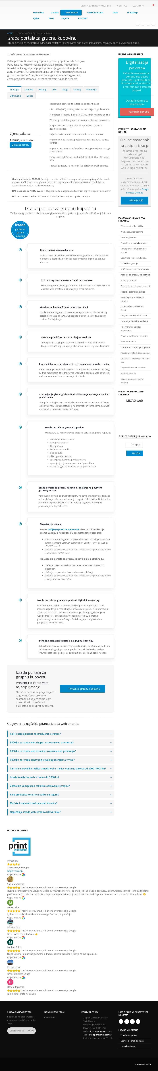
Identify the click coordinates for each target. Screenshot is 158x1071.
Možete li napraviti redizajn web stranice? (33, 803)
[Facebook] (137, 23)
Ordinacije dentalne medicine (134, 321)
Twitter (126, 1021)
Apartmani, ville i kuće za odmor (135, 352)
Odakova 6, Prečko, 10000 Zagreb (95, 5)
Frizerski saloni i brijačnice (133, 291)
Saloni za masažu (129, 280)
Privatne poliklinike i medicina (134, 336)
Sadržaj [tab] (77, 89)
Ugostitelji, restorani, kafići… (134, 257)
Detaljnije (135, 444)
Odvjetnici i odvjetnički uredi (134, 315)
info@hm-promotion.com (100, 1031)
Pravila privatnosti (129, 1035)
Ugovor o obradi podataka (132, 1041)
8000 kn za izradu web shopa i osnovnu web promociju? (42, 742)
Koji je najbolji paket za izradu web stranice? (35, 733)
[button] (148, 6)
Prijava (65, 18)
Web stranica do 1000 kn (132, 226)
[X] (143, 23)
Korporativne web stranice (133, 367)
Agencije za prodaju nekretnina (135, 274)
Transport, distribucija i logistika (135, 347)
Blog (51, 18)
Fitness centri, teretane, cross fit (135, 286)
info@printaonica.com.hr (100, 1034)
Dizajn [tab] (65, 89)
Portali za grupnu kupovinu (134, 243)
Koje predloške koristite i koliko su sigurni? (34, 794)
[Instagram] (148, 23)
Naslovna (38, 12)
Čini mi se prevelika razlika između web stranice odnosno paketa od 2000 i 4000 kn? (58, 768)
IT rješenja (132, 12)
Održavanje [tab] (15, 95)
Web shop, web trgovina (132, 231)
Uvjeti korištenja (128, 1046)
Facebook (121, 1021)
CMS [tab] (54, 89)
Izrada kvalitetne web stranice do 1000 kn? (34, 777)
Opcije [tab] (30, 95)
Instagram (132, 1021)
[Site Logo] (11, 15)
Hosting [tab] (42, 89)
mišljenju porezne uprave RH (63, 529)
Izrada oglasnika (128, 237)
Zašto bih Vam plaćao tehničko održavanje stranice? (40, 786)
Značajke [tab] (14, 89)
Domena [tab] (28, 89)
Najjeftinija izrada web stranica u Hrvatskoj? (35, 812)
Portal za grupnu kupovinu (84, 688)
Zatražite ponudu (20, 144)
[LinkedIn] (153, 23)
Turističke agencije (129, 263)
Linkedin (138, 1021)
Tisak (115, 12)
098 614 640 (136, 200)
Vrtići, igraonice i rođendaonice (135, 269)
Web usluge (72, 12)
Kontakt (82, 18)
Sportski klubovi (128, 373)
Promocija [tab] (91, 89)
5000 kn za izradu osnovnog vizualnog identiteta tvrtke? (42, 760)
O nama (55, 12)
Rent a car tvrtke (128, 341)
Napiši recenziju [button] (15, 870)
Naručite (136, 453)
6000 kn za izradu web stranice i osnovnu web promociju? (43, 751)
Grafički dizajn (95, 12)
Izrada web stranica (143, 1064)
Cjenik (36, 18)
